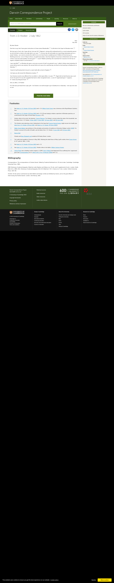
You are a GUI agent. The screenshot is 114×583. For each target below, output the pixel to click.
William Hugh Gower (47, 108)
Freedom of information (15, 223)
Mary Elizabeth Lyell (26, 136)
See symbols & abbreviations (93, 60)
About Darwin (18, 18)
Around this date (30, 30)
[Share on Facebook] (69, 29)
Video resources (41, 196)
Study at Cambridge (39, 211)
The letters (29, 18)
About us (74, 18)
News (60, 220)
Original (20, 30)
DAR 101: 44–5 (87, 57)
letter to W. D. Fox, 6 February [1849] (42, 152)
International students (39, 218)
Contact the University (15, 220)
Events (60, 222)
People (48, 18)
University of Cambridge (17, 194)
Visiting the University (63, 216)
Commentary (39, 18)
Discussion (85, 218)
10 (11, 147)
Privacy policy (13, 200)
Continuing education (39, 220)
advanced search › (72, 23)
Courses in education (39, 224)
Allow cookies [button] (105, 580)
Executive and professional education (42, 222)
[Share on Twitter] (73, 29)
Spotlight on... (86, 220)
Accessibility (12, 221)
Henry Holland (47, 150)
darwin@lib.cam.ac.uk (15, 191)
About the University (64, 211)
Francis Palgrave (40, 118)
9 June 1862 (40, 120)
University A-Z (13, 218)
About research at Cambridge (90, 222)
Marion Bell (17, 133)
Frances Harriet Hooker (55, 123)
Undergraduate (37, 215)
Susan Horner (73, 139)
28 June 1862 (59, 120)
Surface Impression (21, 203)
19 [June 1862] (49, 120)
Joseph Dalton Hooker (89, 47)
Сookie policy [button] (54, 580)
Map (60, 218)
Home (10, 8)
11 (11, 150)
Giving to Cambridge (63, 226)
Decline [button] (94, 580)
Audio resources (41, 193)
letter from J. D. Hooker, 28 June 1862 (24, 125)
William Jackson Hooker (57, 147)
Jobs (60, 224)
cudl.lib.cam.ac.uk (87, 83)
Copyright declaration (15, 197)
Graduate (36, 216)
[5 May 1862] (33, 120)
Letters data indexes (42, 200)
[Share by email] (76, 29)
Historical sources (41, 190)
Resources (65, 18)
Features (85, 216)
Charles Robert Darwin (89, 50)
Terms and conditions (14, 224)
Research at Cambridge (89, 211)
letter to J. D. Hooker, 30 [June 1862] (26, 108)
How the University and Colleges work (67, 215)
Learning (56, 18)
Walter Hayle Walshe (19, 128)
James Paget (17, 150)
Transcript (12, 30)
